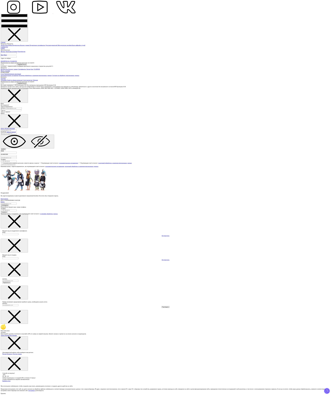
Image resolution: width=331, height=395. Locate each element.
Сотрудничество (27, 80)
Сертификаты (22, 69)
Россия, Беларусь (7, 354)
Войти (2, 128)
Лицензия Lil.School (11, 51)
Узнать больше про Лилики (9, 335)
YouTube (3, 78)
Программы (8, 45)
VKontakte (4, 80)
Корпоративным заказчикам (12, 74)
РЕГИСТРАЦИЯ (10, 128)
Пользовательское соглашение (9, 75)
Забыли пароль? (11, 132)
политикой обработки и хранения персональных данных (115, 163)
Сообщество (4, 47)
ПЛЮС (3, 48)
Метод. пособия (5, 71)
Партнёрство (21, 51)
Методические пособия (65, 45)
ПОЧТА (3, 108)
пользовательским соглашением (68, 163)
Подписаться (6, 282)
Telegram (35, 80)
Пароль (3, 110)
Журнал (3, 51)
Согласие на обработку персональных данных (65, 75)
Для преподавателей (51, 45)
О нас (2, 74)
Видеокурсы (16, 45)
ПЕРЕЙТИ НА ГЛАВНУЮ (9, 61)
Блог (32, 69)
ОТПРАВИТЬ (4, 205)
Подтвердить (165, 235)
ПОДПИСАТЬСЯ (22, 64)
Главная (3, 42)
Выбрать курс (6, 381)
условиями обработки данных (49, 214)
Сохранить (4, 212)
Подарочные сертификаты (37, 45)
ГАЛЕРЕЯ (37, 69)
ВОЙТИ (3, 149)
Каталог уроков (25, 45)
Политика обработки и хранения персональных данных (35, 75)
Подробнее (31, 390)
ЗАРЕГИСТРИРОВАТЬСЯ (8, 164)
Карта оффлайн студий (78, 45)
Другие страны (17, 354)
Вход (2, 55)
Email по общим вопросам (14, 80)
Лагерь (3, 45)
